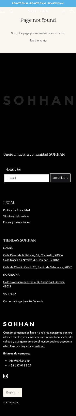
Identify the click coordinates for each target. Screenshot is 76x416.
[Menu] (4, 11)
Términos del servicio (16, 216)
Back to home (38, 40)
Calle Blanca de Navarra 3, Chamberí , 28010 (31, 260)
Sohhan (14, 402)
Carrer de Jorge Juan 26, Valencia (23, 301)
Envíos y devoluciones (16, 222)
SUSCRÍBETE (60, 178)
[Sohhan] (38, 11)
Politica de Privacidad (16, 210)
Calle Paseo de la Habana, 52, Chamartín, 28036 (33, 255)
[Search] (13, 11)
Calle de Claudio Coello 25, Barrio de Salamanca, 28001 (37, 267)
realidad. (39, 346)
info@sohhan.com (19, 361)
